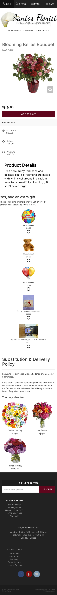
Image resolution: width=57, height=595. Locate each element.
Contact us (14, 556)
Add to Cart (28, 113)
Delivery (14, 559)
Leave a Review (14, 565)
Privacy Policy (6, 591)
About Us (14, 553)
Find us (13, 516)
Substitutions (14, 562)
